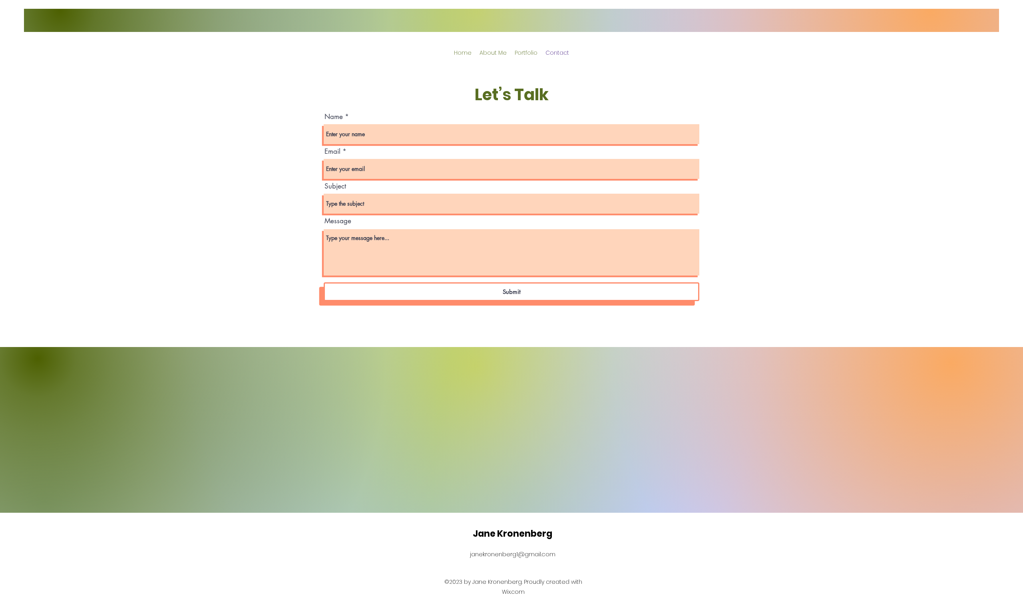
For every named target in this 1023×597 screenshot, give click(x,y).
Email (332, 151)
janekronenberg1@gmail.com (512, 554)
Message (337, 221)
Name (333, 116)
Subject (335, 186)
